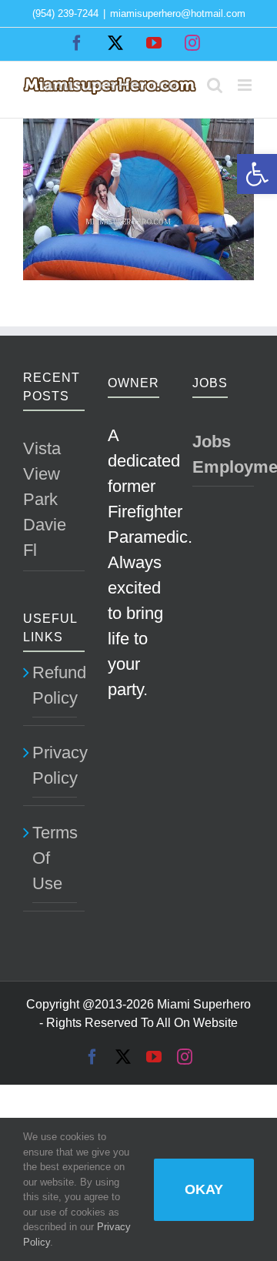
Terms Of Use (54, 858)
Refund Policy (54, 685)
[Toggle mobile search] (214, 85)
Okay (204, 1189)
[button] (257, 174)
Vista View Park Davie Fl (44, 499)
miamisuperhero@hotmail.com (177, 13)
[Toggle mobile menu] (246, 85)
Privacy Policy (54, 765)
